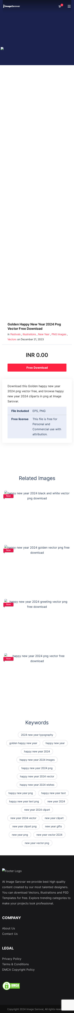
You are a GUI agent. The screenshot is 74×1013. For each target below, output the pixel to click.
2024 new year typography (37, 734)
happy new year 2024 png (37, 768)
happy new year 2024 (37, 751)
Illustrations (29, 334)
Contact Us (10, 934)
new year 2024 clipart (37, 809)
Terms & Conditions (15, 964)
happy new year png (20, 793)
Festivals (15, 334)
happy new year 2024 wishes (37, 784)
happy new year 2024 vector (37, 776)
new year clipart (54, 818)
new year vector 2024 (49, 834)
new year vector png (37, 842)
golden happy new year (23, 743)
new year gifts (53, 826)
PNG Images (59, 334)
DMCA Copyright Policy (18, 969)
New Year (43, 334)
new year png (20, 834)
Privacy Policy (11, 959)
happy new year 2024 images (37, 759)
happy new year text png (24, 801)
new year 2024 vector (23, 818)
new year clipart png (24, 826)
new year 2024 (56, 801)
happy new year (55, 743)
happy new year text (53, 793)
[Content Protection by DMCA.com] (11, 985)
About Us (8, 928)
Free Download (37, 367)
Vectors (12, 339)
